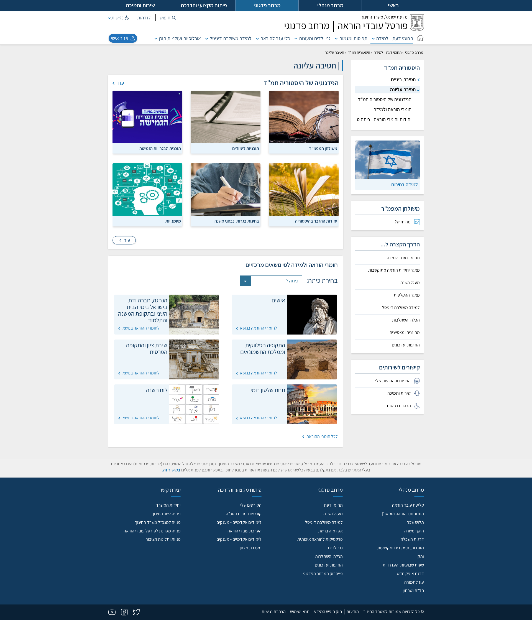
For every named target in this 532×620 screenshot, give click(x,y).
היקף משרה (414, 531)
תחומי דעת (333, 505)
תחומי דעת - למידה (394, 38)
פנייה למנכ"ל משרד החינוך (158, 522)
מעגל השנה (410, 282)
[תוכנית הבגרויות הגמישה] (147, 122)
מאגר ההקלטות (407, 295)
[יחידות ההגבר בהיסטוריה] (304, 194)
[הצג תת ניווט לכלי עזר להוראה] (257, 38)
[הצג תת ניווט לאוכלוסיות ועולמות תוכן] (156, 38)
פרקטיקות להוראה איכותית (320, 539)
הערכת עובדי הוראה (244, 531)
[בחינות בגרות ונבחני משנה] (225, 194)
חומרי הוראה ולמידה (392, 109)
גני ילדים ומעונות (315, 38)
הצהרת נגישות (274, 611)
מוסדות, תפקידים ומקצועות (400, 548)
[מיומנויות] (147, 194)
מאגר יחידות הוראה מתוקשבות (394, 270)
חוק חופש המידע (328, 611)
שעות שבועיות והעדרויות (403, 565)
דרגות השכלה (412, 539)
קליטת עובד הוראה (408, 505)
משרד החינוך (384, 17)
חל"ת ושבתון (413, 590)
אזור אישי (119, 38)
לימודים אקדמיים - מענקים (239, 522)
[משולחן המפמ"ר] (304, 122)
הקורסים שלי (251, 505)
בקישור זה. (171, 470)
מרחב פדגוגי (414, 52)
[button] (168, 17)
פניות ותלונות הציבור (163, 539)
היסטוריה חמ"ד (359, 52)
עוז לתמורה (414, 582)
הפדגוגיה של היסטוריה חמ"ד (384, 99)
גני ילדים (335, 548)
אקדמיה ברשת (330, 531)
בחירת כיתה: (322, 280)
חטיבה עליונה (403, 89)
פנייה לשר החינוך (166, 514)
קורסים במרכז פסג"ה (244, 514)
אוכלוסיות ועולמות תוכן (180, 38)
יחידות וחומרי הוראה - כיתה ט (384, 119)
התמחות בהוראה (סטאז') (403, 514)
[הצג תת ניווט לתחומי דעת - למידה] (373, 38)
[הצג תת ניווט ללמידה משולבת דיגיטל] (207, 38)
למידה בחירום (404, 184)
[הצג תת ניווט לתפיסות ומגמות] (336, 38)
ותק (421, 556)
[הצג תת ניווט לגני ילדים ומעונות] (296, 38)
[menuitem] (387, 222)
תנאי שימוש (300, 611)
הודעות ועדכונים (406, 345)
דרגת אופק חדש (410, 573)
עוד (126, 240)
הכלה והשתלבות (406, 320)
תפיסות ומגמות (353, 38)
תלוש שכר (415, 522)
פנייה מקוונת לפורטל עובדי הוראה (152, 531)
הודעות (352, 611)
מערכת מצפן (251, 548)
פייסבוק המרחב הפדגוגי (323, 573)
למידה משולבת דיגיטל (231, 38)
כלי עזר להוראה (275, 38)
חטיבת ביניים (403, 79)
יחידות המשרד (168, 505)
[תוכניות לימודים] (225, 122)
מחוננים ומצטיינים (405, 332)
